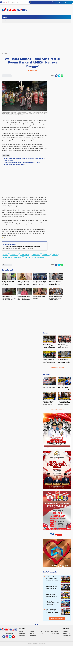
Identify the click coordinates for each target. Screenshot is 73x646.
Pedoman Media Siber (68, 635)
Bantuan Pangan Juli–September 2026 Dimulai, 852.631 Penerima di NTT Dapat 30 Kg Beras (49, 402)
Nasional (55, 254)
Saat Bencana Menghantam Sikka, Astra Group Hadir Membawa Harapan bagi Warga (64, 346)
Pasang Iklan (66, 633)
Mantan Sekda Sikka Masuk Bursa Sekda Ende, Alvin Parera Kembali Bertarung (52, 578)
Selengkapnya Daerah (57, 367)
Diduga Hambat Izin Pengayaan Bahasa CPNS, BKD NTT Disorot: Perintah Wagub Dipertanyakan (52, 586)
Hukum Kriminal (44, 631)
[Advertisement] (39, 18)
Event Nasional (25, 254)
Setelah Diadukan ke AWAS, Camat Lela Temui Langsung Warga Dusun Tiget (51, 2)
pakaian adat (6, 257)
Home (5, 2)
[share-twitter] (59, 75)
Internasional (54, 631)
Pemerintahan (17, 257)
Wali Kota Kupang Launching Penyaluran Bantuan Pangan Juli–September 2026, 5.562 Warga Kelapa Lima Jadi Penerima (64, 402)
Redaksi (65, 631)
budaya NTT (14, 254)
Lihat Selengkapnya (56, 618)
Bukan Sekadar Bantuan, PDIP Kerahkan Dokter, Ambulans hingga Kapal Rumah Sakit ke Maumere (52, 594)
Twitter (11, 639)
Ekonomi (46, 374)
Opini (41, 633)
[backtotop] (36, 625)
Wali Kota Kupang (39, 257)
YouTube (14, 639)
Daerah (46, 333)
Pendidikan (33, 635)
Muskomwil (46, 254)
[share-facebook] (56, 75)
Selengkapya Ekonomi (57, 409)
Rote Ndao (28, 257)
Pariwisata (22, 635)
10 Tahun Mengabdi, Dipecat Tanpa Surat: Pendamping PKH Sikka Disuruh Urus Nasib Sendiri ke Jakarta (23, 247)
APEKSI (5, 254)
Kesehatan (22, 633)
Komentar (7, 75)
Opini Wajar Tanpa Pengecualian (56, 633)
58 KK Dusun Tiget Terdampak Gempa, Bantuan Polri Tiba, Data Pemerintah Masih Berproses (64, 361)
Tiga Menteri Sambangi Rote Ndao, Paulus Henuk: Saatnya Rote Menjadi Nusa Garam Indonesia (52, 602)
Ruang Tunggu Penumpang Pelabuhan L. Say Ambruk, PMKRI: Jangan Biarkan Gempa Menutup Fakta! (49, 346)
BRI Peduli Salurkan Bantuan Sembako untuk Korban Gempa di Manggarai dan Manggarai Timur (64, 387)
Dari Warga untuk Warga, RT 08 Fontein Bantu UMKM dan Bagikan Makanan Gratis (49, 387)
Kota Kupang (35, 254)
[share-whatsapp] (62, 75)
